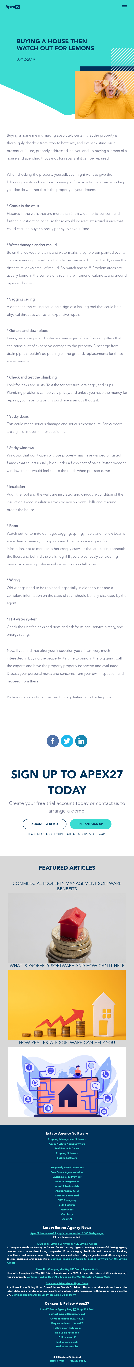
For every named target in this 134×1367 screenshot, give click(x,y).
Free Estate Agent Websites (67, 1172)
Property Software (67, 1153)
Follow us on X (67, 1337)
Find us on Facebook (67, 1332)
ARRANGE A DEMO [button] (44, 824)
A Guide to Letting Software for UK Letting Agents (67, 1243)
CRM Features (67, 1204)
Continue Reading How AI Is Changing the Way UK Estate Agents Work (68, 1276)
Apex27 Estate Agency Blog (56, 1309)
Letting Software (67, 1157)
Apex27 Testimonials (67, 1186)
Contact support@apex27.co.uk (67, 1313)
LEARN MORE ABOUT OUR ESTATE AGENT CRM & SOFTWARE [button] (67, 834)
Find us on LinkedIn (67, 1342)
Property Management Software (67, 1139)
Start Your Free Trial (67, 1195)
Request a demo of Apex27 (67, 1323)
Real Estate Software (67, 1148)
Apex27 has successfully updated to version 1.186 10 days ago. (67, 1233)
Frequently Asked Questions (67, 1167)
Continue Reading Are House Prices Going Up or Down (44, 1294)
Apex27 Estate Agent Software (67, 1143)
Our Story (67, 1214)
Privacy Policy (78, 1360)
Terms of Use (57, 1360)
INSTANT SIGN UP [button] (91, 824)
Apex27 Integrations (67, 1181)
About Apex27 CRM (67, 1190)
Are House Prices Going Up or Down (67, 1283)
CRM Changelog (67, 1200)
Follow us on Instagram (67, 1327)
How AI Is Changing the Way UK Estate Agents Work (67, 1269)
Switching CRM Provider (67, 1176)
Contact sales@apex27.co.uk (67, 1318)
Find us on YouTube (67, 1346)
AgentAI (67, 1218)
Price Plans (67, 1209)
